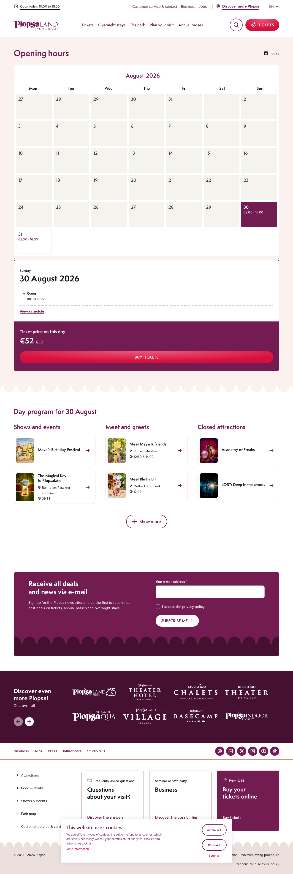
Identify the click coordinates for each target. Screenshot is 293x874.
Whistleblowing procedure (260, 854)
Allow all (214, 830)
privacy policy (193, 606)
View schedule (32, 311)
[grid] (146, 168)
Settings (214, 855)
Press (52, 751)
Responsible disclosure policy (257, 864)
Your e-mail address (170, 582)
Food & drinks (32, 787)
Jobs (203, 6)
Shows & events (34, 800)
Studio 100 (96, 751)
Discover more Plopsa (240, 6)
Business (188, 6)
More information (77, 849)
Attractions (30, 775)
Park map (28, 813)
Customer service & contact (154, 6)
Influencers (72, 751)
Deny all (214, 845)
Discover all (24, 705)
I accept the (183, 606)
